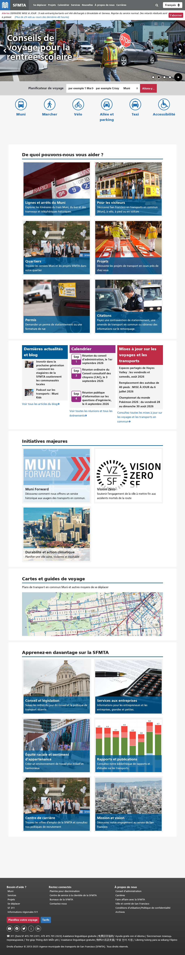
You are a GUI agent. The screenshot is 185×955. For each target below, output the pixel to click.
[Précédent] (4, 50)
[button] (172, 5)
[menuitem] (39, 5)
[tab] (153, 77)
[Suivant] (180, 50)
